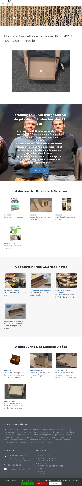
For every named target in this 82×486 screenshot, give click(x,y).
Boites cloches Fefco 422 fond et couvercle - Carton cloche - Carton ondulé (14, 406)
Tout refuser (41, 483)
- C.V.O (39, 468)
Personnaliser (55, 483)
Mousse (7, 215)
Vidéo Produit (19, 17)
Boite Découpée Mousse (13, 217)
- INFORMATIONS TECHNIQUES (49, 466)
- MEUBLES (41, 463)
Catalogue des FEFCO (13, 321)
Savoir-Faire (9, 243)
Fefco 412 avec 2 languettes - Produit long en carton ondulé (14, 326)
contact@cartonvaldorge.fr (19, 469)
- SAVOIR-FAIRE (43, 456)
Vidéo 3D (7, 370)
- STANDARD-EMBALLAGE (47, 458)
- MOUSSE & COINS (44, 461)
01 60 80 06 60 (14, 465)
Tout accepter (27, 483)
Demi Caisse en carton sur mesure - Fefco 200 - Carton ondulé (40, 375)
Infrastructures (11, 290)
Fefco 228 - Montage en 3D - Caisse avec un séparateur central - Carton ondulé (15, 375)
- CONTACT (41, 474)
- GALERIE (40, 471)
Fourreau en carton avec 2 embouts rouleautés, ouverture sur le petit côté (65, 375)
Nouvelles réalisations (40, 290)
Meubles (33, 215)
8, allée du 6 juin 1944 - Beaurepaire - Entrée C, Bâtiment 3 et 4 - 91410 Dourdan (21, 458)
